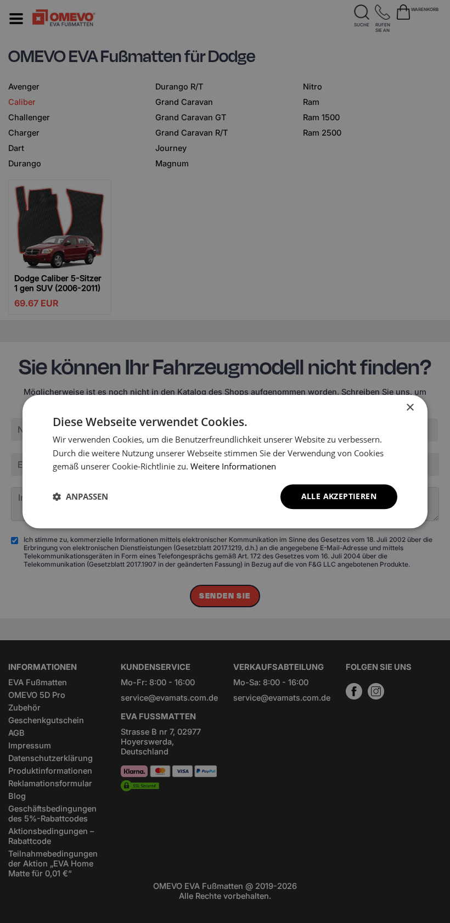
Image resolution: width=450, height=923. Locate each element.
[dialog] (225, 461)
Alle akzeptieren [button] (338, 496)
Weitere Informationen (233, 466)
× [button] (410, 408)
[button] (80, 497)
